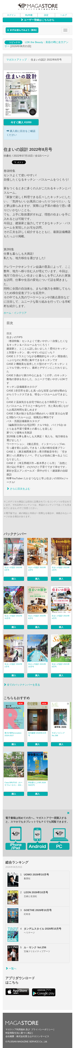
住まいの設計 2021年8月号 (61, 665)
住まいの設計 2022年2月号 (13, 665)
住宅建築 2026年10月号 (37, 734)
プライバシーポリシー (42, 1029)
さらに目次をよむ (19, 488)
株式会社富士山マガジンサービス (32, 1036)
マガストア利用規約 (15, 1029)
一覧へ (12, 968)
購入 (14, 578)
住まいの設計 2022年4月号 (61, 617)
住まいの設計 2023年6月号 (13, 568)
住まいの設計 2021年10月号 (37, 665)
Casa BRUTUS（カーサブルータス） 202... (14, 784)
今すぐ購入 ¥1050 (21, 122)
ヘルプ (63, 15)
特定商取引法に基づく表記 (18, 1033)
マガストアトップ (16, 59)
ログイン (11, 15)
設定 (46, 15)
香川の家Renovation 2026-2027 (13, 734)
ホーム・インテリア (15, 312)
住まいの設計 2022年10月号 (13, 617)
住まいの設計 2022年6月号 (37, 617)
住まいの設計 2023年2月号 (61, 568)
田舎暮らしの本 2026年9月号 (37, 784)
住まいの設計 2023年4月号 (37, 568)
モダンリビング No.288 (58, 734)
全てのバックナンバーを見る (23, 684)
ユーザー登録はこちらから (38, 19)
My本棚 (28, 15)
